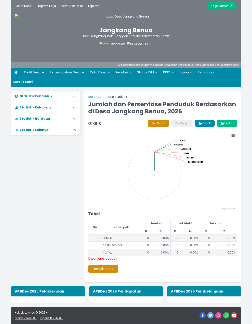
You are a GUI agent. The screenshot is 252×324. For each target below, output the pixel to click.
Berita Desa (23, 6)
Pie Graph (182, 123)
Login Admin (220, 6)
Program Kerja (46, 6)
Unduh (228, 123)
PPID (167, 72)
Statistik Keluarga (35, 107)
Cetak (206, 123)
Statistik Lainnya (34, 130)
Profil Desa (32, 72)
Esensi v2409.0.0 (26, 318)
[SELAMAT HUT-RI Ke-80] (136, 49)
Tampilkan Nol (103, 269)
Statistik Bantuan (35, 118)
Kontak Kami (23, 82)
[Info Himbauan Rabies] (109, 49)
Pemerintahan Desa (65, 72)
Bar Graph (158, 123)
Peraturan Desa (72, 6)
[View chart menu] (233, 136)
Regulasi (122, 72)
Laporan (93, 6)
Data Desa (98, 72)
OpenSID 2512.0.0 (51, 318)
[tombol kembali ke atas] (244, 316)
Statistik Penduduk (36, 96)
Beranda (94, 96)
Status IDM (146, 72)
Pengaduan (206, 72)
